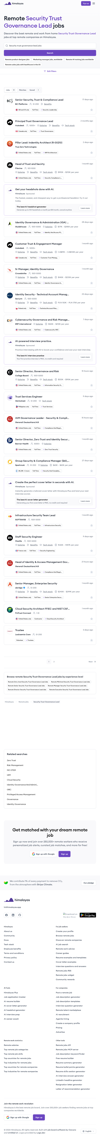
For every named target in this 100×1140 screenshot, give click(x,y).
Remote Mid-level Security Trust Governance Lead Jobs (70, 682)
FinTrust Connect (23, 613)
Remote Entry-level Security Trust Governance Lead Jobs (28, 682)
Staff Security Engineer (28, 536)
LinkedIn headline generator (69, 1080)
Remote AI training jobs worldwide (80, 59)
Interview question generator (69, 1005)
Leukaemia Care (22, 634)
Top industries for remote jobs (17, 1062)
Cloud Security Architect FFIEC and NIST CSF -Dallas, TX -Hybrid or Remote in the (42, 608)
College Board (22, 375)
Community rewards (65, 979)
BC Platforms (21, 104)
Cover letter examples (66, 962)
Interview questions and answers (71, 966)
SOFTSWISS (20, 519)
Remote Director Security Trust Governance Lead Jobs (27, 689)
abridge (18, 587)
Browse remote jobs (65, 935)
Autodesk (19, 125)
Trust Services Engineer (28, 396)
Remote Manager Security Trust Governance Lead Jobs (67, 686)
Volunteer (19, 640)
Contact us (9, 962)
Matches (22, 90)
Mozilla (18, 541)
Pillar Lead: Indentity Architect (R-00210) (38, 142)
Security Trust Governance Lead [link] (46, 702)
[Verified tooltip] (23, 588)
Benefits (46, 104)
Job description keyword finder (70, 1054)
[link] (9, 702)
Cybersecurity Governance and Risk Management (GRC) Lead (42, 319)
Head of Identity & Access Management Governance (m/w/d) (42, 561)
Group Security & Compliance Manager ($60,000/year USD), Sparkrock (42, 460)
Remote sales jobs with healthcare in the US (22, 65)
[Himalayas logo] (13, 3)
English (88, 1131)
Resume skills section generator (70, 1071)
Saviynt (18, 298)
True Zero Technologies (26, 147)
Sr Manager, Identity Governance (34, 269)
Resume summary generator (69, 1062)
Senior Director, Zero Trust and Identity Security (42, 439)
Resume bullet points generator (70, 1067)
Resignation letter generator (69, 1084)
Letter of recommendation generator (73, 1089)
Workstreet (20, 401)
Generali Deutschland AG (27, 422)
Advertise (60, 1032)
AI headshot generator (14, 1010)
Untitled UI (13, 1132)
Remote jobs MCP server (67, 1049)
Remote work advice (65, 949)
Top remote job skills (13, 1054)
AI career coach (11, 1019)
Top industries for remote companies (21, 1071)
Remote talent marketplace (68, 1010)
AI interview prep (12, 1014)
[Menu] (93, 3)
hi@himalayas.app (12, 907)
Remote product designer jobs (17, 59)
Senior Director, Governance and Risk (37, 371)
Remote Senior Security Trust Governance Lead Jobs (26, 686)
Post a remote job (64, 992)
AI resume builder (12, 1001)
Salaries (42, 125)
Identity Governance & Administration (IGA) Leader (42, 222)
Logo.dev (41, 1132)
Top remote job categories (16, 1049)
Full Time (35, 110)
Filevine (18, 168)
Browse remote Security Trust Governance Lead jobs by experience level (45, 676)
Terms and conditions (14, 953)
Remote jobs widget (65, 975)
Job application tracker (15, 997)
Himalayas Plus (11, 992)
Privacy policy (10, 957)
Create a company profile (68, 1023)
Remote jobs (24, 702)
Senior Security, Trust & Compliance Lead (39, 99)
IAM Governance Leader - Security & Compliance (42, 417)
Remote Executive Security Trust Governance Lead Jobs (69, 689)
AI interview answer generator (70, 1076)
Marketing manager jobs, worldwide (47, 59)
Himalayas (9, 702)
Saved (34, 90)
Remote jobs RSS (63, 970)
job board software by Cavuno (62, 1130)
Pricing (59, 1027)
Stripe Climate (44, 884)
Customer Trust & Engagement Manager (38, 243)
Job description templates (68, 1001)
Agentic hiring (62, 1019)
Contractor (38, 619)
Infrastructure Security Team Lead (35, 515)
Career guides (62, 953)
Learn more (85, 208)
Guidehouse (20, 226)
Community (9, 935)
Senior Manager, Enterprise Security (36, 583)
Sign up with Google (45, 854)
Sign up (64, 854)
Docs (6, 940)
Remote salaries (11, 1045)
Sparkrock (20, 465)
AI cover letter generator (15, 1005)
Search (50, 53)
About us (8, 931)
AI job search (62, 944)
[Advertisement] (50, 81)
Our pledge (89, 883)
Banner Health (22, 443)
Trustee (19, 630)
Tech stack (68, 125)
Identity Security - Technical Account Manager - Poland (42, 294)
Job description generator (68, 997)
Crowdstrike (20, 273)
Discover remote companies (69, 940)
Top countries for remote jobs (17, 1058)
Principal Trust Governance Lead (34, 121)
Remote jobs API (63, 1045)
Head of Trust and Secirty (30, 163)
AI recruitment (62, 1014)
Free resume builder (65, 1058)
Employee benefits (12, 949)
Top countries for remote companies (20, 1067)
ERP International (23, 324)
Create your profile (64, 931)
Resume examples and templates (71, 957)
